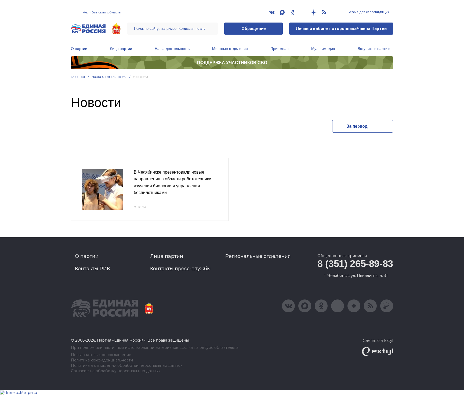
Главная (78, 77)
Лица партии (121, 48)
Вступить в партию (374, 48)
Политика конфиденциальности (102, 360)
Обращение (253, 28)
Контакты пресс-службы (180, 269)
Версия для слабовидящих (368, 12)
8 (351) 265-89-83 (355, 263)
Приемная (279, 48)
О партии (79, 48)
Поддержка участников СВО (232, 62)
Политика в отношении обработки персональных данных (126, 365)
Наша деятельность (172, 48)
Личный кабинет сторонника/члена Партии (341, 28)
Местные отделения (230, 48)
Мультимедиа (323, 48)
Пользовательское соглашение (101, 355)
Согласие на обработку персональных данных (115, 371)
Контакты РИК (92, 269)
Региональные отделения (258, 256)
